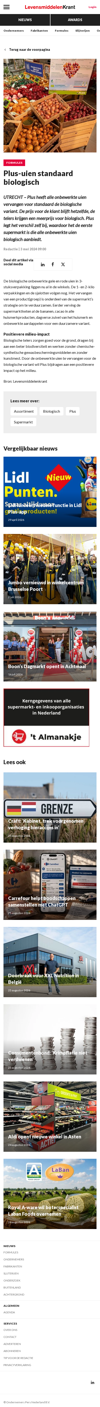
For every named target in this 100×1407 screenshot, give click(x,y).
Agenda (9, 1312)
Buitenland (12, 1287)
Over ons (10, 1330)
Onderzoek (11, 1280)
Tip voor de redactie (18, 1358)
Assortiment (24, 411)
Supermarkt (23, 422)
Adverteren (12, 1344)
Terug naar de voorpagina (29, 50)
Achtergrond (13, 1294)
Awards (75, 20)
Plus (72, 411)
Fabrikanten (39, 30)
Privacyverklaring (17, 1365)
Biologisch (51, 411)
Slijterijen (82, 30)
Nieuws (25, 20)
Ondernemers (13, 30)
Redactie (10, 249)
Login (93, 7)
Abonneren (12, 1351)
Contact (10, 1337)
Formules (61, 30)
